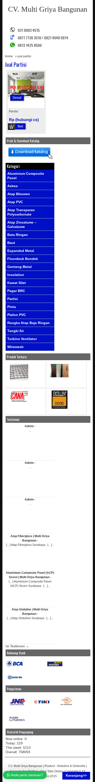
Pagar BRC (16, 291)
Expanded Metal (20, 251)
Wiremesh (15, 347)
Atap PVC (15, 202)
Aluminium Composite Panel (25, 176)
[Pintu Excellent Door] (59, 407)
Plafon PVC (16, 315)
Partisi (13, 111)
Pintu (11, 307)
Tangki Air (15, 331)
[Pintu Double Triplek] (59, 376)
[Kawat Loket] (19, 379)
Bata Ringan (17, 235)
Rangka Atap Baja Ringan (28, 323)
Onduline (63, 766)
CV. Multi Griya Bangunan (47, 9)
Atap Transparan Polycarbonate (21, 212)
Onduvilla (79, 766)
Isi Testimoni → (17, 646)
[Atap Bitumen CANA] (19, 401)
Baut (11, 243)
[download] (30, 159)
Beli (20, 126)
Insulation (15, 275)
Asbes (12, 186)
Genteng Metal (19, 267)
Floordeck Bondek (22, 259)
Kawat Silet (16, 283)
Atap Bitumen (18, 194)
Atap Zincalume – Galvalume (21, 224)
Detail (17, 98)
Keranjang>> (76, 775)
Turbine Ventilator (22, 339)
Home (9, 56)
